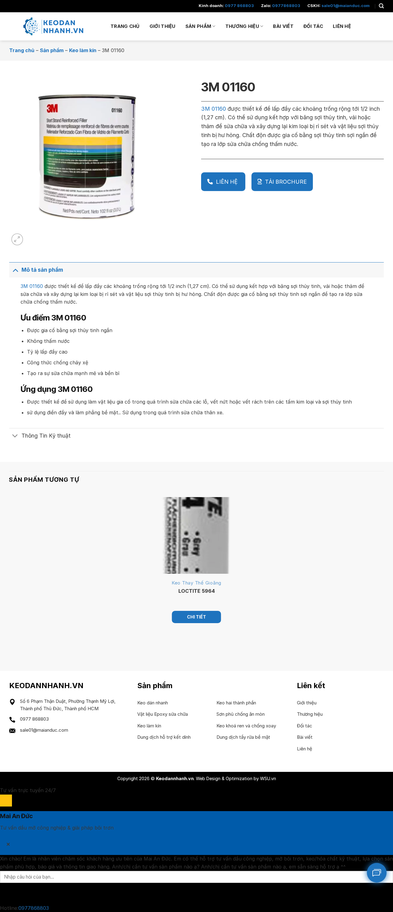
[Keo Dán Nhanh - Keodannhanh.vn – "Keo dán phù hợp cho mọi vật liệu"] (55, 26)
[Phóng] (17, 239)
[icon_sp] (377, 873)
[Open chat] (6, 801)
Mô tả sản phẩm (42, 269)
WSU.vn (268, 778)
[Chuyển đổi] (15, 269)
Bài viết (283, 26)
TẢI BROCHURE (286, 181)
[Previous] (12, 644)
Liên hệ (342, 26)
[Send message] (6, 893)
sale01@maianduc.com (345, 5)
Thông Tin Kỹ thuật (46, 435)
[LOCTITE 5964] (197, 535)
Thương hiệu (242, 26)
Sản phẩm (198, 26)
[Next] (32, 236)
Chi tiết (196, 616)
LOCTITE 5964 (196, 591)
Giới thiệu (163, 26)
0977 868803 (239, 5)
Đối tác (313, 26)
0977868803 (286, 5)
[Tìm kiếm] (381, 6)
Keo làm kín (82, 50)
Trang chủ (125, 26)
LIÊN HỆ (227, 181)
